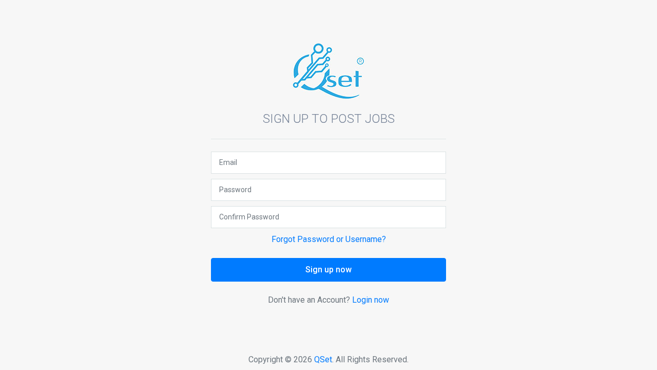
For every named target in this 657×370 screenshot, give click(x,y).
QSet (323, 359)
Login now (370, 300)
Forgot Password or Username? (329, 239)
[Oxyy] (328, 71)
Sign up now (328, 269)
